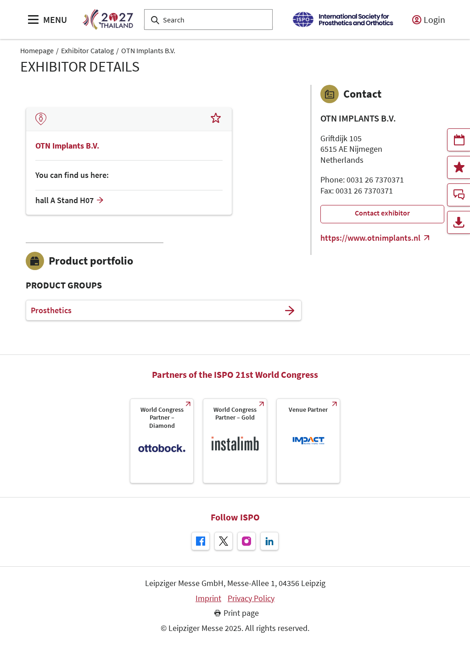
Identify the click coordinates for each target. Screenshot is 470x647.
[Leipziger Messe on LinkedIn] (269, 541)
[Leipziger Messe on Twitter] (223, 541)
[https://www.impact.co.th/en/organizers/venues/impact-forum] (308, 441)
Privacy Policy (251, 598)
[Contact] (458, 194)
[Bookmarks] (458, 167)
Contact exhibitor (382, 212)
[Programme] (458, 139)
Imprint (208, 598)
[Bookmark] (215, 119)
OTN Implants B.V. (148, 50)
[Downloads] (458, 222)
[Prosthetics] (289, 310)
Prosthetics (51, 310)
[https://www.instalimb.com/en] (234, 441)
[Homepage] (107, 19)
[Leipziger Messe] (342, 19)
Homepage (37, 50)
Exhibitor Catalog (87, 50)
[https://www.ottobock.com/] (161, 441)
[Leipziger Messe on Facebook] (200, 541)
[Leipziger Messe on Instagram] (246, 541)
